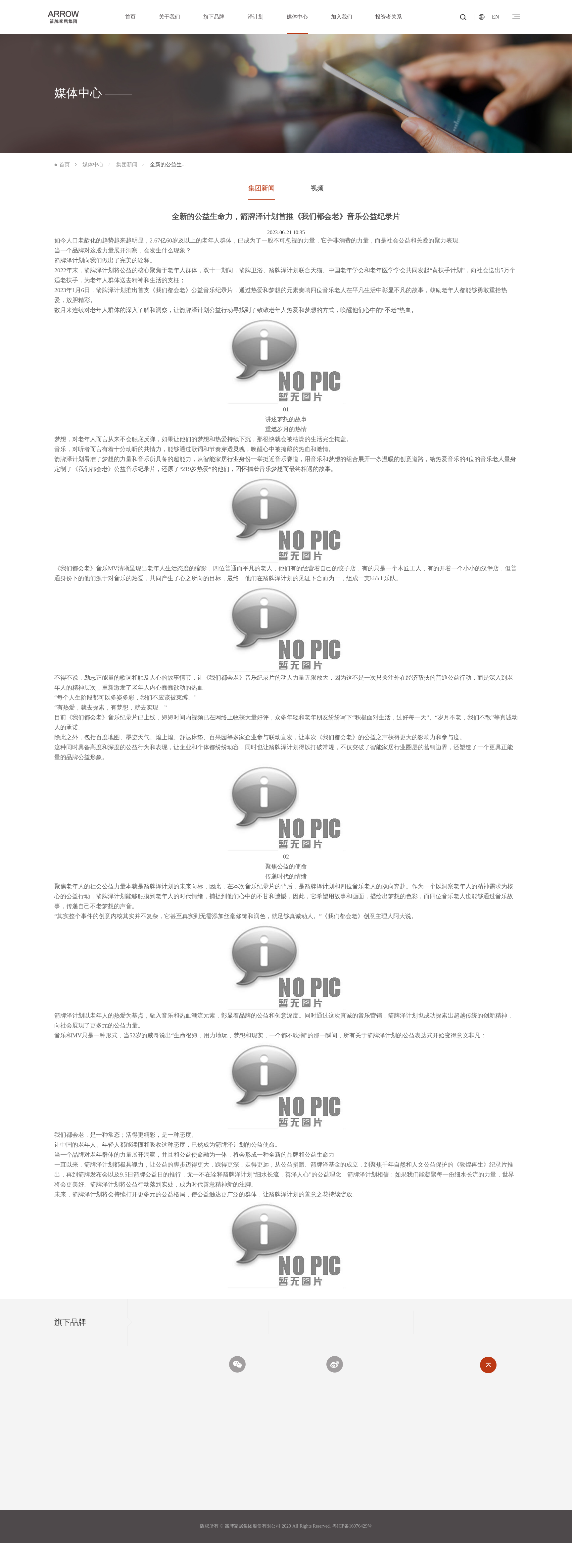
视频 (317, 188)
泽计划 (255, 17)
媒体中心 (297, 17)
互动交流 (480, 1506)
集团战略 (63, 1492)
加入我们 (341, 17)
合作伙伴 (63, 1477)
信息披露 (480, 1492)
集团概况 (63, 1463)
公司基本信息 (485, 1463)
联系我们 (397, 1477)
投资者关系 (388, 17)
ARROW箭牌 (151, 1463)
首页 (130, 17)
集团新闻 (126, 164)
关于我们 (169, 17)
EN (495, 17)
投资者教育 (483, 1521)
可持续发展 (232, 1463)
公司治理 (480, 1477)
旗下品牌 (213, 17)
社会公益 (230, 1477)
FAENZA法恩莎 (154, 1477)
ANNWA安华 (151, 1492)
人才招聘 (397, 1463)
